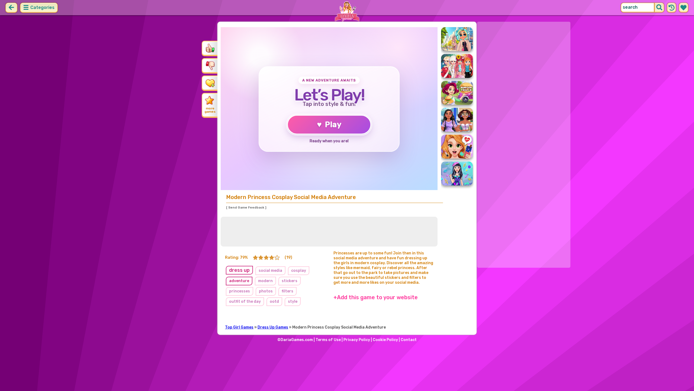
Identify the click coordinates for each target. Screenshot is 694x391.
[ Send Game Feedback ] (246, 207)
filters (287, 291)
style (292, 301)
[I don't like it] (210, 65)
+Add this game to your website (375, 297)
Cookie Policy (385, 340)
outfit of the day (245, 301)
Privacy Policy (356, 340)
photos (266, 291)
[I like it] (210, 48)
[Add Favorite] (210, 82)
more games (210, 109)
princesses (239, 291)
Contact (409, 340)
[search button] (659, 7)
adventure (239, 281)
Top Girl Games (239, 327)
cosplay (298, 270)
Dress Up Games (273, 327)
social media (270, 270)
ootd (274, 301)
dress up (239, 270)
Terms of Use (328, 340)
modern (265, 281)
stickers (289, 281)
